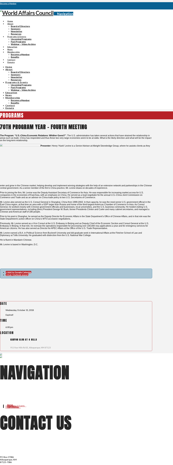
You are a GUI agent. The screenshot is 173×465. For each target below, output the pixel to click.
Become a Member (8, 3)
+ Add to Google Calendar (18, 272)
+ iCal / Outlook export (17, 274)
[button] (63, 14)
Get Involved (13, 407)
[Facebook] (1, 8)
